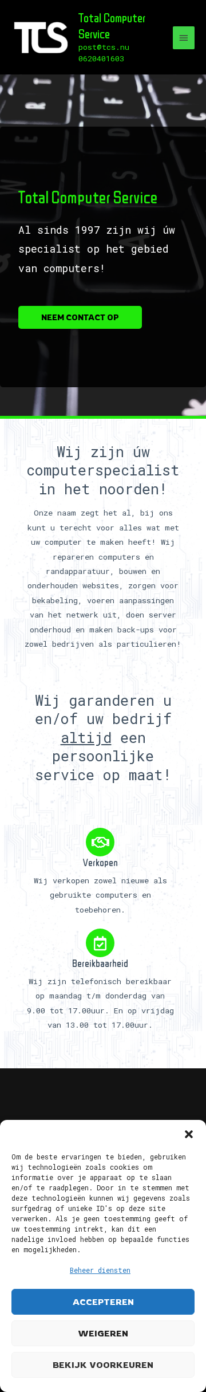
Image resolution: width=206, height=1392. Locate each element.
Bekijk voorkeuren (103, 1364)
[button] (189, 1134)
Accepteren (103, 1301)
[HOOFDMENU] (184, 37)
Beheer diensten (100, 1270)
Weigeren (103, 1333)
